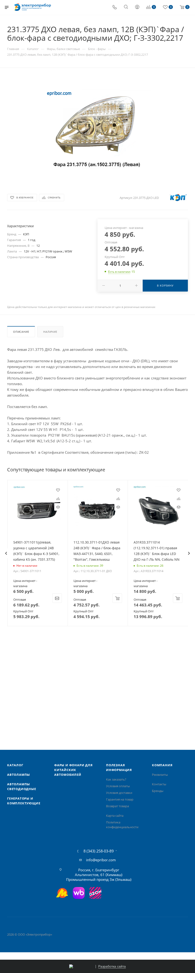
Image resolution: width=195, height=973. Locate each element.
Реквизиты (160, 774)
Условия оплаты (118, 786)
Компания (162, 765)
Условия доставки (119, 793)
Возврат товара (117, 806)
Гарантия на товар (119, 799)
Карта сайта (114, 815)
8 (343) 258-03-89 (98, 851)
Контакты (159, 784)
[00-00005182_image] (97, 129)
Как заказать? (116, 779)
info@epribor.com (101, 859)
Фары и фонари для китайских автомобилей (73, 770)
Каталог (15, 765)
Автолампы (18, 774)
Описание (21, 331)
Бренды (157, 791)
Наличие (50, 331)
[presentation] (6, 553)
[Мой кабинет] (137, 7)
